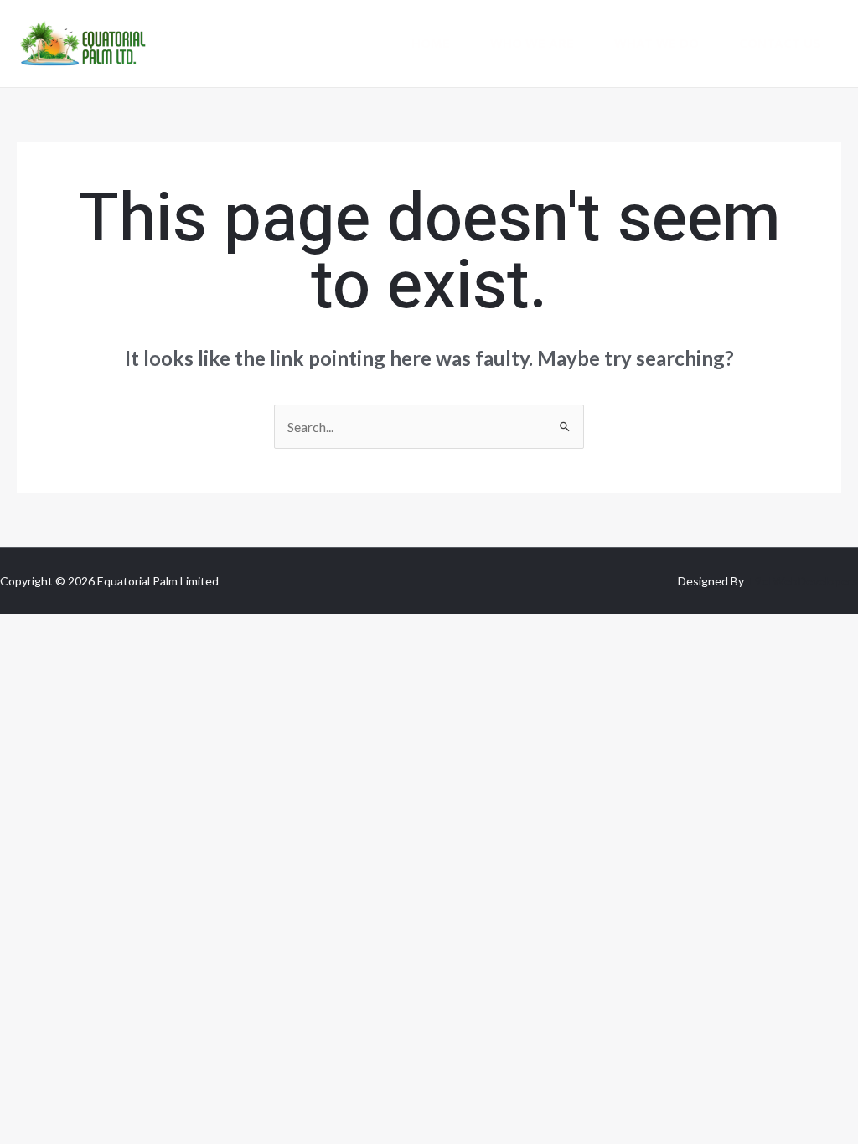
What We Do (656, 43)
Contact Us (780, 43)
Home (430, 43)
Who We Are (532, 43)
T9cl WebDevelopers (802, 581)
